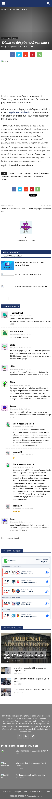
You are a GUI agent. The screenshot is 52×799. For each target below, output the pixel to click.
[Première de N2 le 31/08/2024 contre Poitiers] (7, 265)
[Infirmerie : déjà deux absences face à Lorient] (7, 766)
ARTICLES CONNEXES (11, 252)
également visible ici (20, 112)
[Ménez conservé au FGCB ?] (7, 277)
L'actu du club (6, 38)
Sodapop (6, 661)
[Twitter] (32, 736)
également (45, 173)
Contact (47, 792)
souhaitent (28, 176)
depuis (36, 173)
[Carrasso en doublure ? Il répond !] (7, 289)
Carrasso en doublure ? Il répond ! (31, 286)
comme (19, 173)
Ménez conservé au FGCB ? (28, 274)
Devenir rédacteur (35, 792)
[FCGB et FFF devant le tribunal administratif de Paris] (26, 648)
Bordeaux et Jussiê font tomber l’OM (30, 775)
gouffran (5, 176)
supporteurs (38, 176)
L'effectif (14, 38)
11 (34, 46)
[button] (48, 3)
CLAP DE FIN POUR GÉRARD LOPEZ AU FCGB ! (32, 690)
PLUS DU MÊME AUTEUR (12, 256)
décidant (28, 173)
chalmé (11, 173)
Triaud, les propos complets (39, 209)
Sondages (17, 792)
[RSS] (26, 736)
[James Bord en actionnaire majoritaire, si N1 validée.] (6, 681)
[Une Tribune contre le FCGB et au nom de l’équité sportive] (6, 670)
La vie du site (6, 792)
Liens (25, 792)
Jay (5, 46)
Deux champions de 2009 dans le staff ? (32, 751)
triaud (4, 179)
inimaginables (16, 176)
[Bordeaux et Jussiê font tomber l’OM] (7, 778)
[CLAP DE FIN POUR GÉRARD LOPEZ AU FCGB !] (6, 692)
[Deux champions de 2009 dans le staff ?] (7, 754)
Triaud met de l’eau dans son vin (13, 210)
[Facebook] (19, 736)
